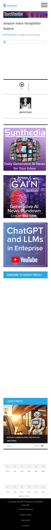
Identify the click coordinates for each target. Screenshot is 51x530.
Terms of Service (25, 509)
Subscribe (25, 520)
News (9, 446)
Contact (25, 525)
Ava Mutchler (9, 34)
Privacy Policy (26, 514)
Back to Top (24, 496)
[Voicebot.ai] (20, 5)
